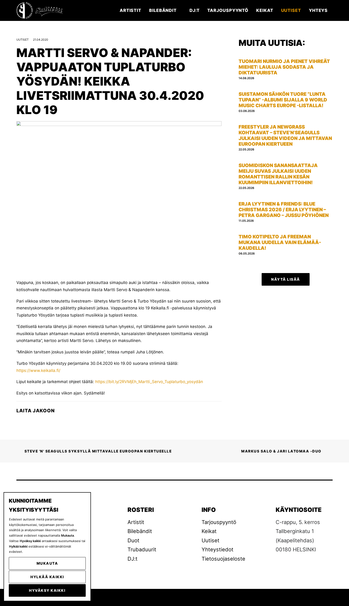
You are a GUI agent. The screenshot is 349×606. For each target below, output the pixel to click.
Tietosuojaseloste (223, 559)
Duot (133, 540)
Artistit (130, 10)
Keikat (264, 10)
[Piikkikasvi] (40, 10)
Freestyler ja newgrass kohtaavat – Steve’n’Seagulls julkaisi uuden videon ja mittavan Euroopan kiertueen (285, 135)
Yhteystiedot (217, 549)
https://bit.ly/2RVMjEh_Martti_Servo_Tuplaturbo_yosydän (149, 381)
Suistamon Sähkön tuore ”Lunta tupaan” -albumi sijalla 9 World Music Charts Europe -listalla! (283, 99)
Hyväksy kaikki (47, 590)
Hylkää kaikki (47, 577)
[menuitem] (132, 10)
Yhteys (318, 10)
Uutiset (291, 10)
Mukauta (47, 563)
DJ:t (194, 10)
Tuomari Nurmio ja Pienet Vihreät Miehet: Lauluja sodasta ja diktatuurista (284, 67)
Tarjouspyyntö (227, 10)
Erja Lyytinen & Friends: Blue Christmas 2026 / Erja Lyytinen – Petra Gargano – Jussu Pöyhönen (284, 209)
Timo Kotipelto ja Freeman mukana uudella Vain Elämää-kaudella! (280, 242)
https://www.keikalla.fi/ (38, 370)
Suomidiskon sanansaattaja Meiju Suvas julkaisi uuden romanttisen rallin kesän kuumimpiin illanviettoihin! (278, 174)
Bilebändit (163, 10)
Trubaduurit (141, 549)
